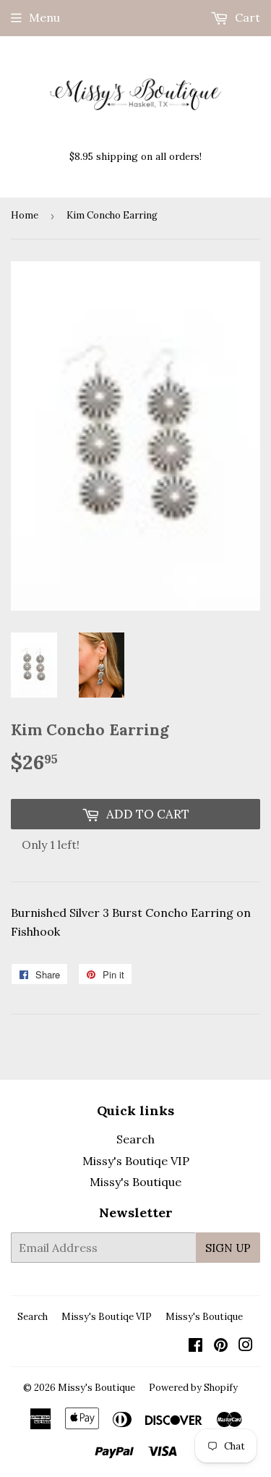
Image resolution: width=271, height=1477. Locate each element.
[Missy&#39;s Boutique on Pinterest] (220, 1346)
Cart (246, 17)
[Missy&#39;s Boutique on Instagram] (245, 1346)
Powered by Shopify (193, 1387)
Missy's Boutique (135, 1182)
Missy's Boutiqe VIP (135, 1161)
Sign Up (228, 1248)
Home (24, 215)
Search (135, 1139)
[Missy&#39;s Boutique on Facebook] (195, 1346)
